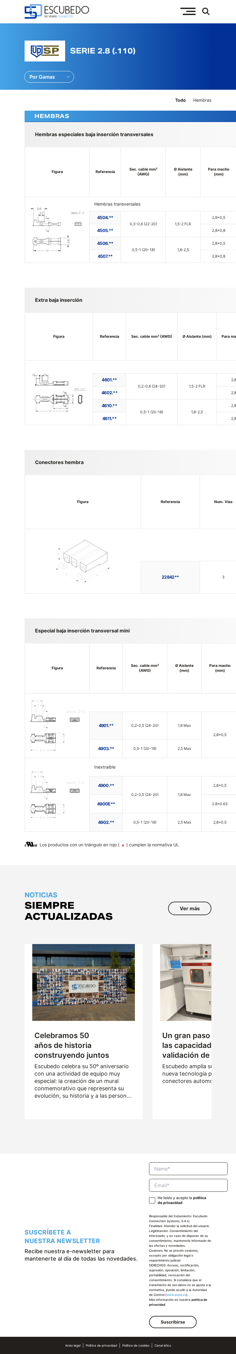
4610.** (109, 405)
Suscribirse (173, 1321)
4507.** (105, 256)
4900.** (106, 785)
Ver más (190, 908)
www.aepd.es (176, 1295)
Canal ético (163, 1346)
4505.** (105, 230)
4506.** (105, 243)
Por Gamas (42, 77)
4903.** (106, 748)
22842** (170, 577)
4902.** (106, 822)
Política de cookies (135, 1346)
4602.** (109, 392)
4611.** (109, 418)
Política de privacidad (101, 1346)
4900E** (106, 803)
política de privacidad (182, 1200)
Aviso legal (73, 1346)
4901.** (106, 725)
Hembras (202, 100)
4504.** (105, 217)
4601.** (109, 379)
